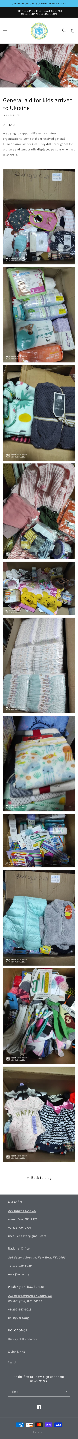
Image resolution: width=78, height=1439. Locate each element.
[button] (5, 30)
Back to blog (41, 1177)
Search (12, 1362)
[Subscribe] (65, 1392)
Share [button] (11, 125)
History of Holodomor (22, 1339)
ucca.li (42, 1432)
